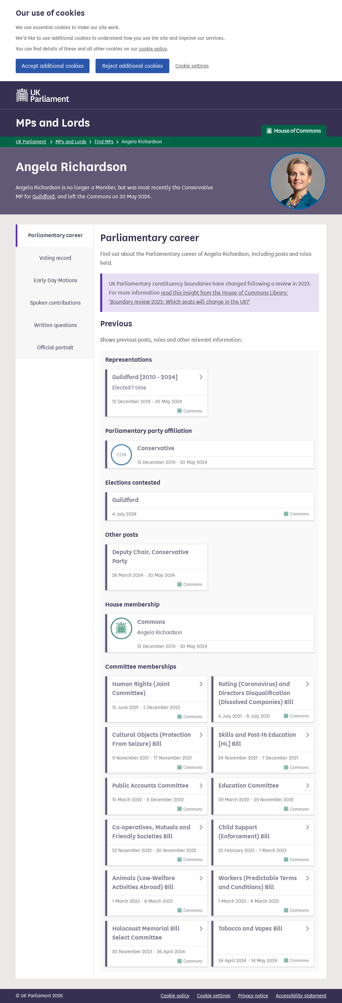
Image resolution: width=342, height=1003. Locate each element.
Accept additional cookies (52, 66)
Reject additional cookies (132, 66)
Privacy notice (253, 996)
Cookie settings (192, 66)
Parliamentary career (55, 235)
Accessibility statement (301, 996)
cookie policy (153, 49)
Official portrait (55, 347)
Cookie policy (175, 996)
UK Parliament (31, 142)
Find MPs (104, 142)
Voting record (55, 258)
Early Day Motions (55, 280)
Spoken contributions (55, 303)
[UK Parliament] (43, 95)
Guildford (43, 196)
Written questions (55, 325)
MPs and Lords (53, 123)
